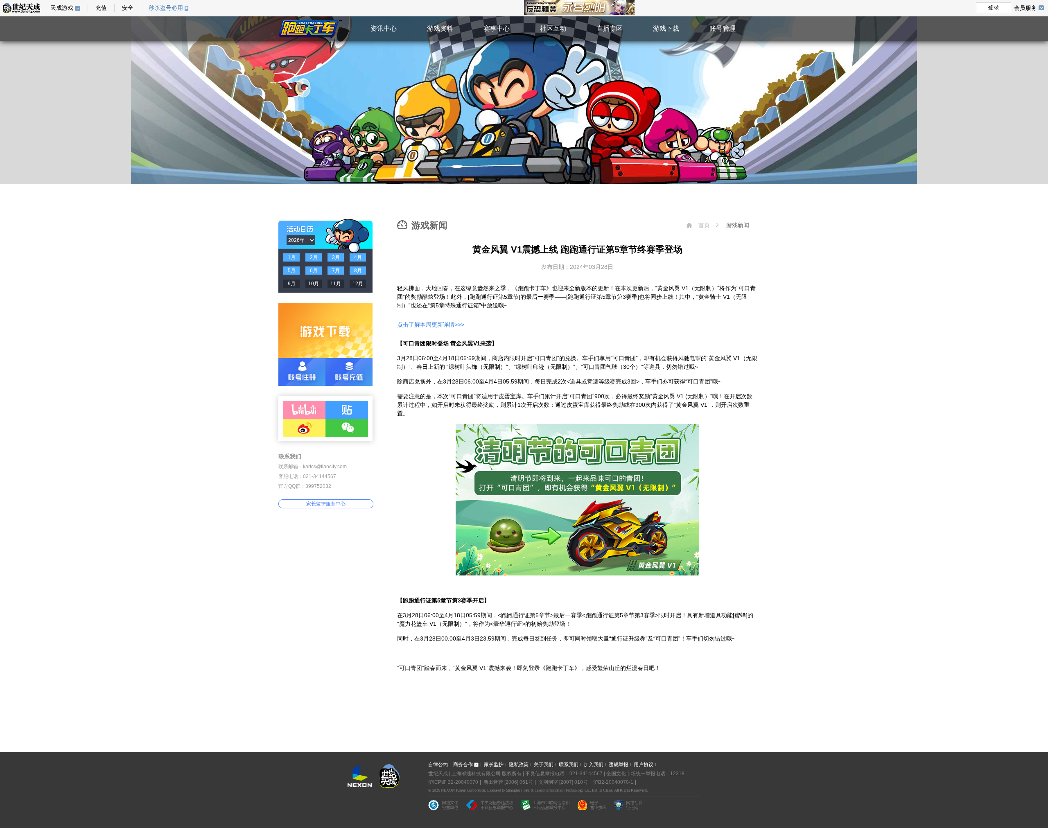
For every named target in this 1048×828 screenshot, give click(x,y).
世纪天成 (21, 8)
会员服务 (1025, 8)
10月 (313, 284)
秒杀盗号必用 (166, 8)
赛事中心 (496, 28)
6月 (314, 270)
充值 (101, 8)
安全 (127, 8)
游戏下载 (666, 28)
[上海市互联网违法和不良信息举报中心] (545, 805)
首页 (704, 225)
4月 (358, 257)
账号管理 (722, 28)
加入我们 (593, 764)
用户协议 (643, 764)
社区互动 (553, 28)
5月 (292, 270)
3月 (336, 257)
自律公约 (438, 764)
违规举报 (618, 764)
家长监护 (494, 764)
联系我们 (568, 764)
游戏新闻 (737, 225)
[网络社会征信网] (628, 805)
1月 (292, 257)
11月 (335, 284)
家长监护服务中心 (326, 504)
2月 (314, 257)
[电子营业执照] (592, 805)
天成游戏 (61, 8)
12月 (357, 284)
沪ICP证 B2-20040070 (453, 782)
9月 (292, 284)
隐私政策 (519, 764)
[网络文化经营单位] (443, 805)
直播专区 (609, 28)
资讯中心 (383, 28)
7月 (336, 270)
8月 (358, 270)
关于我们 (543, 764)
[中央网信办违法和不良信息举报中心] (489, 805)
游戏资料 (440, 28)
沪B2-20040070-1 (613, 782)
